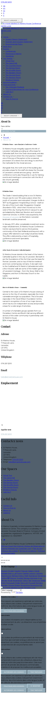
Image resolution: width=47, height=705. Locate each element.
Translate (19, 592)
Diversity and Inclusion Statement (19, 42)
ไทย (29, 581)
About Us (7, 94)
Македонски (6, 576)
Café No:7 (9, 92)
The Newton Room (13, 78)
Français (24, 571)
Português (10, 583)
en (4, 8)
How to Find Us (9, 508)
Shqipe (17, 585)
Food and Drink (9, 85)
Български (33, 576)
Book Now (7, 47)
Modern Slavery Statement (16, 39)
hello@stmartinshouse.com (12, 377)
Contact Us (8, 97)
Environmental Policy (13, 44)
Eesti (10, 573)
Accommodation (10, 82)
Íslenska (4, 581)
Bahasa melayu (18, 576)
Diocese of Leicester (11, 217)
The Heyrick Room (12, 75)
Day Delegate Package (14, 87)
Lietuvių (32, 573)
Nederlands (17, 581)
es (4, 11)
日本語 (43, 581)
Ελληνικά (4, 573)
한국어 (3, 583)
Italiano (31, 571)
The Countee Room (13, 66)
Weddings (9, 56)
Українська (35, 581)
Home (6, 37)
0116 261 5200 (6, 2)
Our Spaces (8, 58)
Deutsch (4, 571)
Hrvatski (20, 578)
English (11, 571)
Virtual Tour (9, 61)
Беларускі (42, 576)
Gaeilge (26, 573)
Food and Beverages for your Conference (21, 89)
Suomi (19, 573)
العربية (14, 573)
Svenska (4, 585)
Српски (11, 585)
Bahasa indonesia (30, 578)
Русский (31, 583)
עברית (40, 578)
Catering (6, 513)
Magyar (13, 578)
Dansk (36, 571)
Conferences (10, 51)
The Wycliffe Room (13, 70)
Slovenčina (34, 585)
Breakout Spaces (12, 80)
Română (39, 583)
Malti (26, 576)
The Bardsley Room (13, 73)
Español (17, 571)
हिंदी (8, 578)
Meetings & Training (13, 54)
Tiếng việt (24, 583)
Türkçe (25, 581)
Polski (17, 583)
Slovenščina (25, 585)
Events (6, 49)
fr (3, 13)
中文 (40, 585)
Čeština (4, 578)
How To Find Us (11, 99)
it (3, 16)
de (4, 6)
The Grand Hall (11, 63)
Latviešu (39, 573)
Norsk (10, 581)
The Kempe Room (12, 68)
